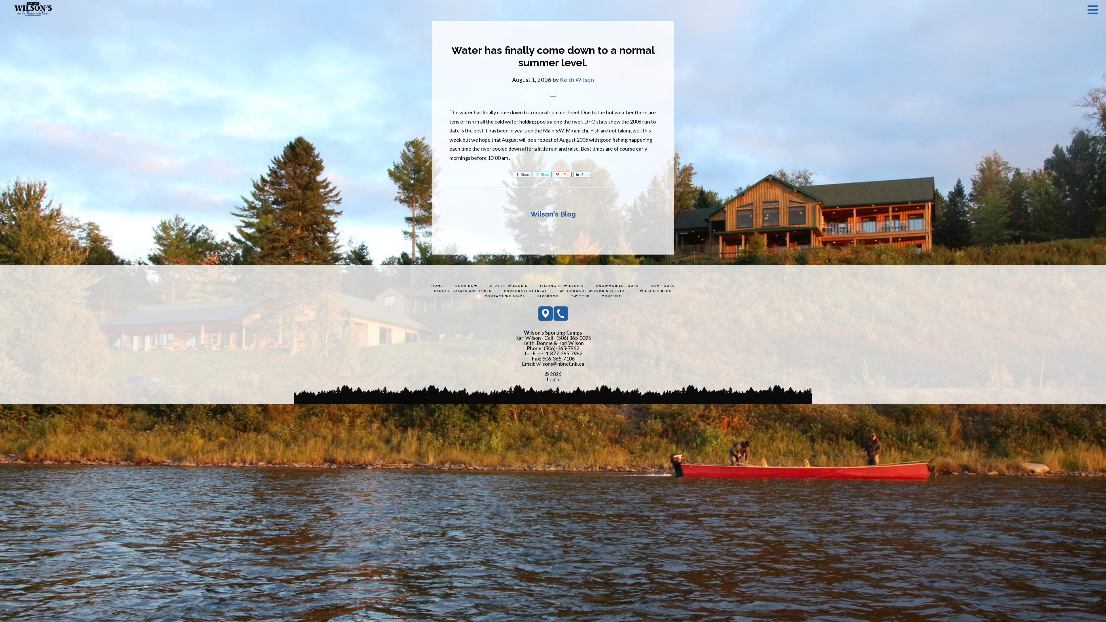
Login (553, 379)
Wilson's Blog (553, 214)
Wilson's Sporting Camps (33, 9)
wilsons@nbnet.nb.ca (560, 364)
